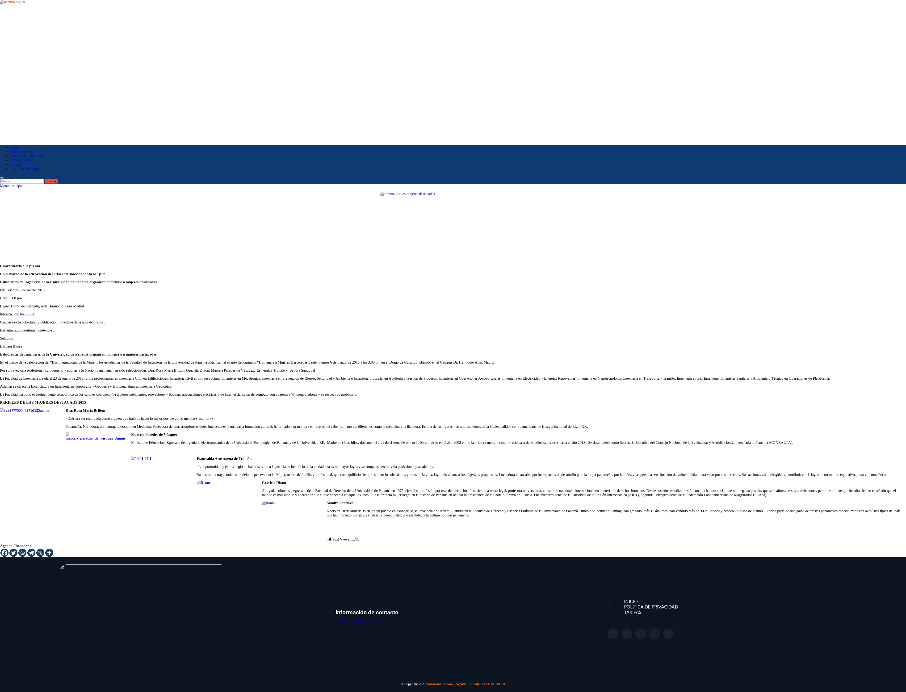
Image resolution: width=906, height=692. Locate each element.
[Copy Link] (40, 553)
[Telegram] (31, 553)
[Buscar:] (22, 181)
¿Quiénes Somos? (22, 152)
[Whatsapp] (22, 553)
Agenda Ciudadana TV (26, 156)
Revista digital (20, 160)
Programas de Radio (24, 169)
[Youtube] (640, 633)
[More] (49, 553)
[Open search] (2, 178)
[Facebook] (4, 553)
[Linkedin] (668, 633)
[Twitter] (13, 553)
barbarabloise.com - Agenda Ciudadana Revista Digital (465, 684)
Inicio (13, 147)
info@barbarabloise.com (358, 622)
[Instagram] (654, 633)
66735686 (27, 314)
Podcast (15, 164)
